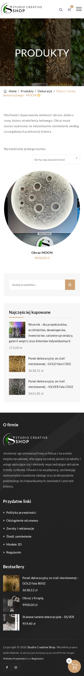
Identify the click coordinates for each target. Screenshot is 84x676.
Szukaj (70, 285)
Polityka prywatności (21, 512)
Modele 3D (14, 544)
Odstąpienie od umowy (22, 520)
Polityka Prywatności (15, 658)
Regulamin (13, 552)
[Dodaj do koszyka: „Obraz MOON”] (72, 190)
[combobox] (56, 159)
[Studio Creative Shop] (21, 9)
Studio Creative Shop (41, 647)
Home (12, 91)
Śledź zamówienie (19, 536)
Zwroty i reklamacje (20, 528)
